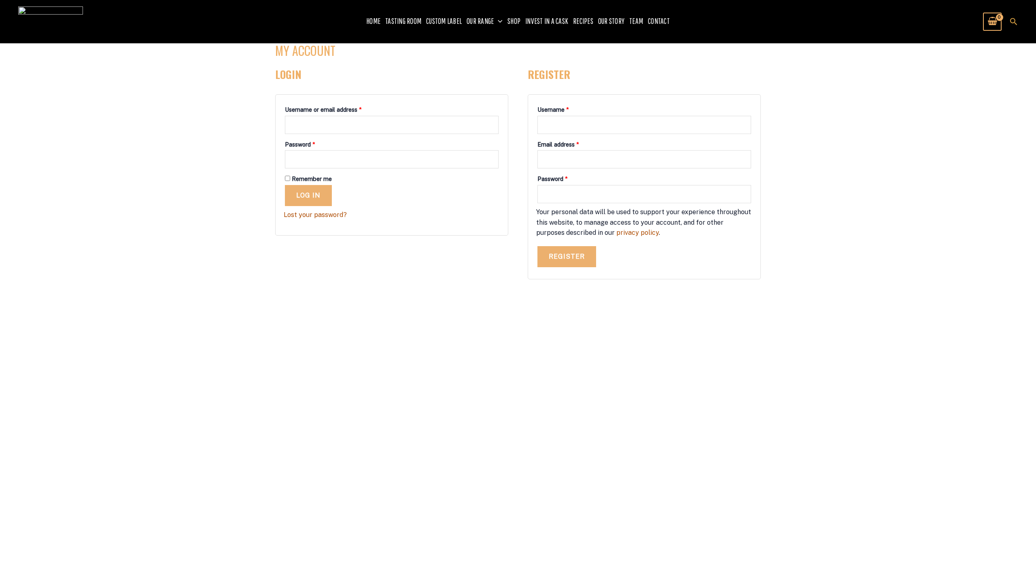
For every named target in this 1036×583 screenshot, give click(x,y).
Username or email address (334, 108)
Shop (513, 21)
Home (373, 21)
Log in (308, 195)
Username (564, 108)
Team (636, 21)
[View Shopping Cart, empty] (992, 21)
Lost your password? (315, 215)
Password (311, 143)
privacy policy (637, 232)
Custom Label (444, 21)
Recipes (583, 21)
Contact (659, 21)
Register (567, 256)
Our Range (480, 21)
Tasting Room (403, 21)
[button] (498, 21)
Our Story (611, 21)
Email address (569, 143)
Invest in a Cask (546, 21)
